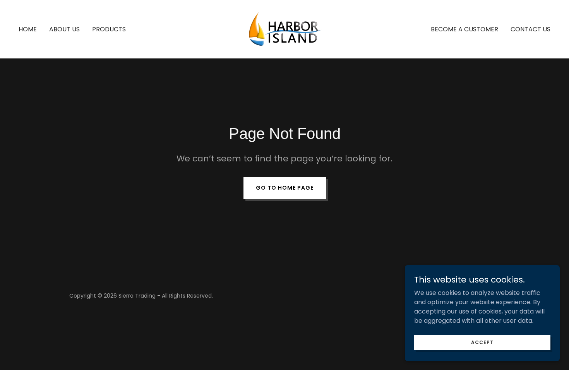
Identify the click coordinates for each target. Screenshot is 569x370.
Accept (482, 342)
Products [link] (109, 29)
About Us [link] (64, 29)
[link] (284, 28)
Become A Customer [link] (464, 29)
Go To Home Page (285, 188)
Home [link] (28, 29)
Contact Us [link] (530, 29)
